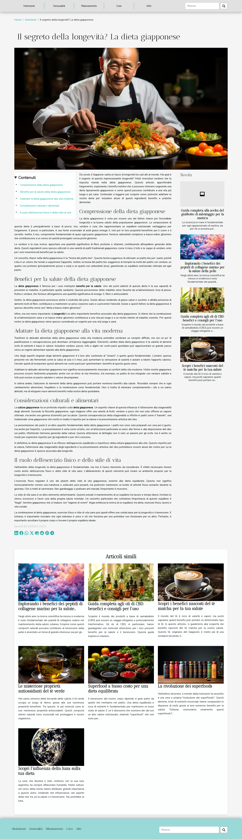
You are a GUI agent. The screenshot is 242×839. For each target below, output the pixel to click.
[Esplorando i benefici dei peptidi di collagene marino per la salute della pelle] (202, 247)
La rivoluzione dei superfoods (185, 686)
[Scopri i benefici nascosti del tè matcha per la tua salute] (202, 349)
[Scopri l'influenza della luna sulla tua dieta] (51, 747)
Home (17, 20)
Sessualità (59, 6)
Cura (118, 6)
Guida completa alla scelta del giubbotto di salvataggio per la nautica (202, 214)
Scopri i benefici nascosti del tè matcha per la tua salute (202, 367)
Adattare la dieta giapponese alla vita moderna (46, 199)
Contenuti (27, 177)
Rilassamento (89, 6)
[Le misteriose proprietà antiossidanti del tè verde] (51, 664)
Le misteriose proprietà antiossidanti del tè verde (41, 688)
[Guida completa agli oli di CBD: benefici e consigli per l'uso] (202, 300)
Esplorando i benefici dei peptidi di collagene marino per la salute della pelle (202, 267)
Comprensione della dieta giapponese (41, 185)
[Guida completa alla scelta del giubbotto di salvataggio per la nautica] (202, 194)
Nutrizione (29, 6)
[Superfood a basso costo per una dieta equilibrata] (121, 664)
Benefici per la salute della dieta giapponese (45, 192)
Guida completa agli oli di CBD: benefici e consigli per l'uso (202, 318)
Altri (148, 6)
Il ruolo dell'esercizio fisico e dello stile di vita (45, 212)
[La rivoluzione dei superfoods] (191, 664)
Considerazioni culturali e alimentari (39, 206)
